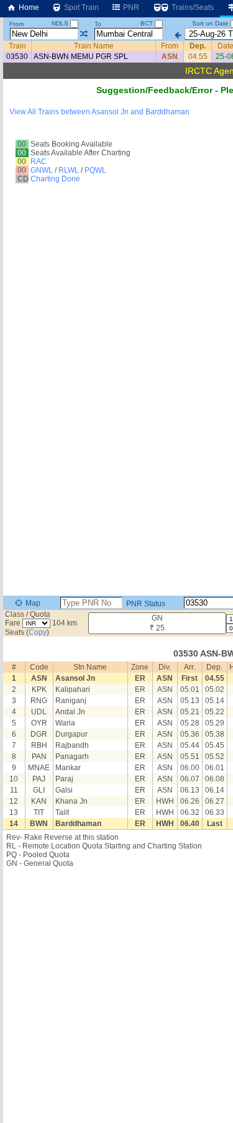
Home (28, 7)
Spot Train (80, 7)
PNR (130, 7)
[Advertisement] (116, 993)
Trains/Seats (192, 7)
